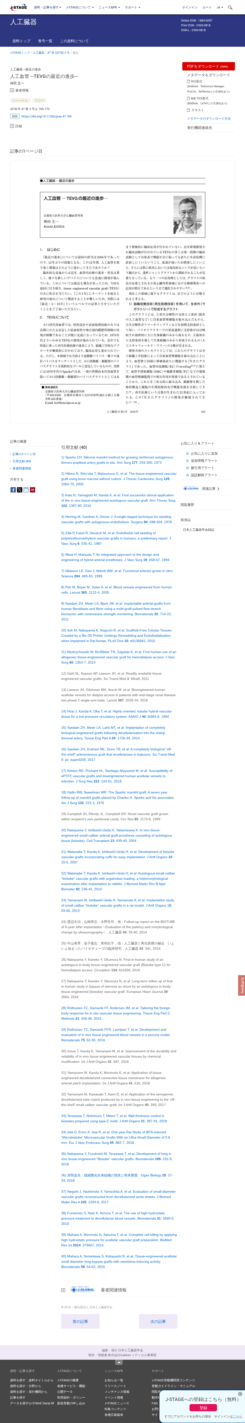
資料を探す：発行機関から (28, 1391)
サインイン (190, 7)
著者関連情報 (21, 468)
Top (119, 1362)
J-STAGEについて (78, 7)
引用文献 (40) (21, 461)
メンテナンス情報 (117, 1391)
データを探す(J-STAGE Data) (30, 1403)
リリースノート (115, 1386)
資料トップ (21, 40)
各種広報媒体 (114, 1414)
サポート (131, 7)
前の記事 (80, 1321)
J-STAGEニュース (117, 1403)
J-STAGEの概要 (68, 1380)
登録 (203, 1407)
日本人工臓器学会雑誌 (198, 529)
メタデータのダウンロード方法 (209, 118)
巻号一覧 (45, 40)
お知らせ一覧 (114, 1380)
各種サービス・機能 (71, 1386)
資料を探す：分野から (25, 1386)
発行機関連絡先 (199, 127)
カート (207, 7)
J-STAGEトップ (20, 52)
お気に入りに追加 (204, 453)
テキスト (198, 110)
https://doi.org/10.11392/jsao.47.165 (47, 116)
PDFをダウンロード (207, 66)
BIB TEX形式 (199, 98)
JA (219, 7)
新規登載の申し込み (71, 1403)
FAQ (155, 1403)
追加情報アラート (204, 460)
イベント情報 (114, 1397)
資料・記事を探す (46, 7)
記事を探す (18, 1397)
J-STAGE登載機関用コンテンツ (173, 1380)
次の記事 (158, 1321)
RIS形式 (196, 81)
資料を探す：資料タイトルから (32, 1380)
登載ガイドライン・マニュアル (173, 1386)
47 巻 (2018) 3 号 (58, 52)
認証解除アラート (204, 475)
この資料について (74, 40)
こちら (237, 1416)
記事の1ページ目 (24, 454)
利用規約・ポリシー (71, 1397)
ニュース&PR (108, 7)
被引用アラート (202, 467)
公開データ (65, 1391)
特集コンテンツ (115, 1409)
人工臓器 (38, 52)
